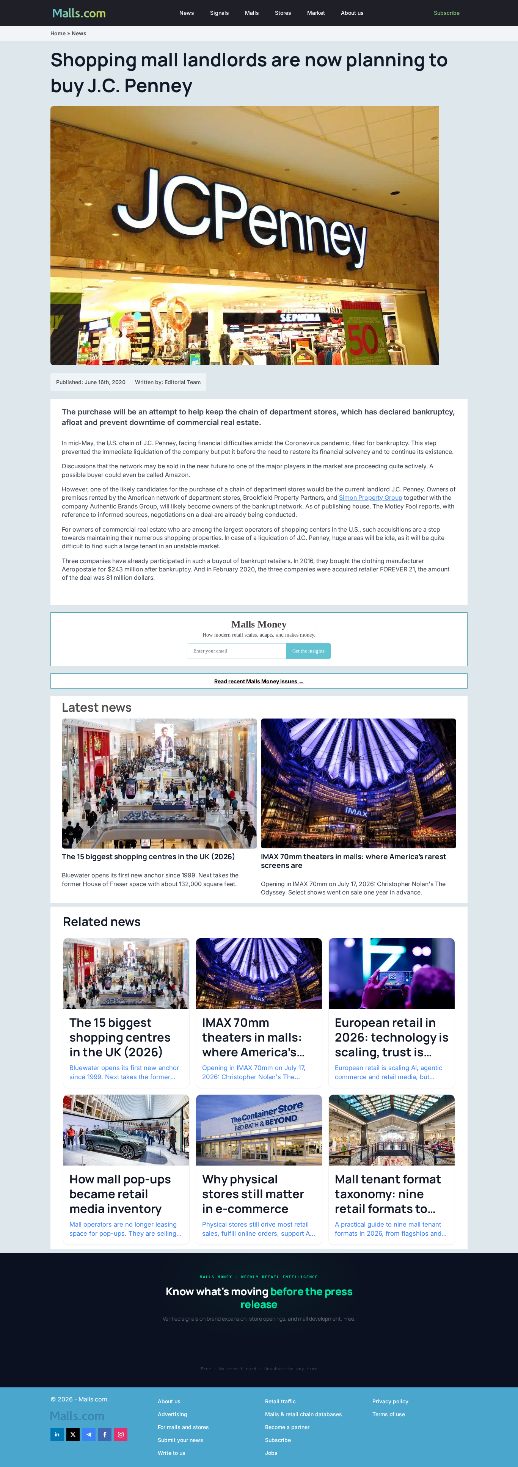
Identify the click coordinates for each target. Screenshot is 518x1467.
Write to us (171, 1453)
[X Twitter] (73, 1434)
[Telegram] (89, 1434)
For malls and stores (183, 1427)
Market (316, 12)
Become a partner (287, 1427)
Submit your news (180, 1440)
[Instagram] (120, 1434)
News (186, 12)
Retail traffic (280, 1401)
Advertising (172, 1414)
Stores (283, 12)
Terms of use (388, 1414)
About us (352, 12)
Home (58, 33)
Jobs (271, 1453)
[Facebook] (104, 1434)
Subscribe (447, 12)
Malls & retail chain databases (303, 1414)
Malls (252, 12)
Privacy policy (390, 1401)
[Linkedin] (57, 1434)
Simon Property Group (370, 497)
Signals (219, 12)
